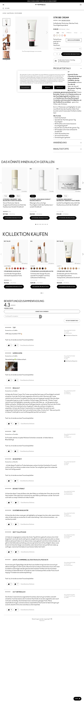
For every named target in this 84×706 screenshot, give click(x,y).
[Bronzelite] (60, 35)
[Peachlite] (65, 35)
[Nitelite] (23, 268)
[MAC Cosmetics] (40, 4)
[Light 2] (68, 268)
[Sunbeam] (43, 268)
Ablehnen (47, 87)
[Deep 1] (65, 268)
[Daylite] (34, 268)
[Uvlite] (62, 35)
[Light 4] (73, 268)
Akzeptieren (60, 87)
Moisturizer (18, 13)
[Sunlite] (45, 268)
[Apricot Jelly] (18, 268)
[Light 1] (59, 268)
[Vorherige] (5, 268)
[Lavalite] (15, 268)
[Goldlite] (57, 35)
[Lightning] (7, 268)
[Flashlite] (37, 268)
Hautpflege (10, 13)
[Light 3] (71, 268)
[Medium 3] (62, 268)
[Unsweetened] (21, 268)
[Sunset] (31, 268)
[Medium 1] (76, 268)
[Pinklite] (54, 35)
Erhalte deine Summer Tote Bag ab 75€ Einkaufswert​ (42, 1)
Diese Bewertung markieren (27, 345)
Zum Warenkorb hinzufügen (71, 54)
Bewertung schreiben (42, 311)
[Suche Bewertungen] (40, 316)
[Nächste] (26, 268)
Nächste (42, 620)
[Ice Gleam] (12, 268)
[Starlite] (9, 268)
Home (4, 13)
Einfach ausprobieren (74, 40)
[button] (11, 366)
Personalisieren (25, 87)
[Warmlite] (40, 268)
